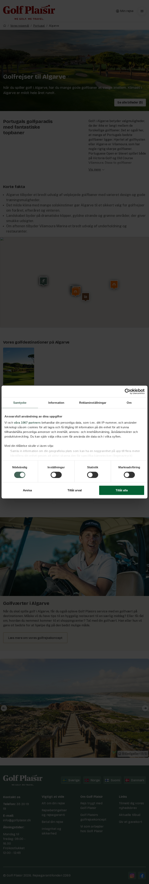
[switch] (56, 475)
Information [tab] (56, 402)
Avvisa (27, 490)
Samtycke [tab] (20, 402)
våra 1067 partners (27, 422)
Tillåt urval (75, 490)
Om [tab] (129, 402)
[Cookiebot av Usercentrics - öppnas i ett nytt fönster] (128, 391)
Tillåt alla (122, 490)
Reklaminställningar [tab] (93, 402)
